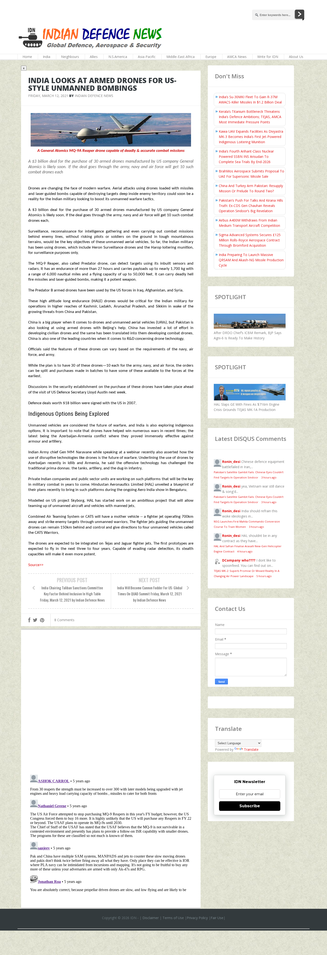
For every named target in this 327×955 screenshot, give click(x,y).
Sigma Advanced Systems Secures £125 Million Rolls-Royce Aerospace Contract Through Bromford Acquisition (250, 240)
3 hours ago (268, 477)
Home (27, 56)
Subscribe (249, 806)
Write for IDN (267, 56)
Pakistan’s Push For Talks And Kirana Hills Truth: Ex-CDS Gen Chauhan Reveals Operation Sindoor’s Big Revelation (251, 205)
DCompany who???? (238, 560)
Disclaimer (150, 917)
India (46, 56)
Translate (251, 749)
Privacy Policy (197, 917)
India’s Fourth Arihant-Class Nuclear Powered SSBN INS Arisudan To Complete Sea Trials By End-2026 (246, 156)
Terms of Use (173, 917)
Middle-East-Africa (180, 56)
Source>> (35, 565)
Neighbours (70, 56)
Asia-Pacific (147, 56)
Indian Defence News (94, 95)
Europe (210, 56)
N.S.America (117, 56)
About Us (296, 56)
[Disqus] (110, 703)
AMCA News (237, 56)
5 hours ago (264, 576)
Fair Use (217, 917)
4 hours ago (245, 551)
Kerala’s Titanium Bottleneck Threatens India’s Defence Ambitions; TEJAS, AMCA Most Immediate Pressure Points (250, 116)
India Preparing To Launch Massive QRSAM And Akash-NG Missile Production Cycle (251, 259)
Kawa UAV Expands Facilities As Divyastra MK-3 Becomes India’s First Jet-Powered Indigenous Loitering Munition (251, 136)
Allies (94, 56)
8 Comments (64, 620)
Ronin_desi (231, 461)
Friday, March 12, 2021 (48, 95)
